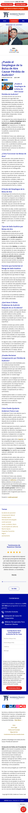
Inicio (4, 21)
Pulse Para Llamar (7, 4)
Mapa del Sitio (14, 732)
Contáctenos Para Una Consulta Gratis (14, 734)
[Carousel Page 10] (14, 581)
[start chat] (23, 809)
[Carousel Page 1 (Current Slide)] (2, 581)
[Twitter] (7, 706)
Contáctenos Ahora (14, 688)
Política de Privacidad (14, 730)
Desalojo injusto (6, 517)
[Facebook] (3, 706)
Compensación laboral (8, 515)
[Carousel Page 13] (18, 581)
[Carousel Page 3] (5, 581)
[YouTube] (20, 706)
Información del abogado (9, 519)
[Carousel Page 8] (12, 581)
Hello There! (22, 804)
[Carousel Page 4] (6, 581)
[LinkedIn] (10, 706)
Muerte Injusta (6, 529)
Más (23, 21)
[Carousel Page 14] (20, 581)
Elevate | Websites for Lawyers (14, 800)
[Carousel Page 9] (13, 581)
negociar (21, 439)
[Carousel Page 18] (25, 581)
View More (17, 720)
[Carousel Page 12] (17, 581)
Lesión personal (12, 497)
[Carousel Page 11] (16, 581)
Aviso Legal (14, 727)
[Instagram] (17, 706)
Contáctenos (14, 21)
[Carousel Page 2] (3, 581)
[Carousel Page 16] (23, 581)
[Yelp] (24, 706)
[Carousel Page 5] (7, 581)
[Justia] (14, 706)
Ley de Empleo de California (10, 526)
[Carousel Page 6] (9, 581)
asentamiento (6, 536)
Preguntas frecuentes (8, 531)
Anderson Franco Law (19, 794)
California (13, 480)
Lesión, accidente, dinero (9, 524)
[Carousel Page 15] (21, 581)
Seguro (4, 533)
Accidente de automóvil (8, 513)
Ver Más (14, 588)
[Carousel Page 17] (24, 581)
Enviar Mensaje (20, 4)
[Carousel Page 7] (10, 581)
